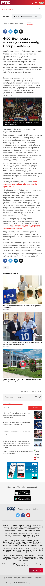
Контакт (9, 564)
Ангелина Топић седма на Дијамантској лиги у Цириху (16, 433)
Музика (36, 540)
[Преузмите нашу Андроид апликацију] (22, 498)
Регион (21, 525)
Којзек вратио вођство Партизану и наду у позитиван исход (18, 452)
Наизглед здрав (36, 545)
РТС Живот (17, 550)
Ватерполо (17, 535)
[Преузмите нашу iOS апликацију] (22, 492)
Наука (18, 544)
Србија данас (36, 525)
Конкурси (39, 564)
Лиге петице (36, 8)
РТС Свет (28, 549)
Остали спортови (16, 537)
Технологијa (7, 542)
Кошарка (22, 534)
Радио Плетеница (29, 557)
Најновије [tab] (7, 403)
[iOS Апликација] (22, 470)
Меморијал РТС (29, 537)
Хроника (6, 527)
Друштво (14, 527)
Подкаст (20, 530)
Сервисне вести (31, 528)
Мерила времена (35, 527)
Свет (28, 525)
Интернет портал (23, 565)
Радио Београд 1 (16, 555)
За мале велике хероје (21, 545)
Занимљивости (26, 540)
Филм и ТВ (10, 544)
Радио (5, 555)
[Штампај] (21, 31)
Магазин (9, 540)
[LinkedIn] (16, 31)
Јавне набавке (29, 564)
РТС (3, 564)
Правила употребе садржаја (31, 578)
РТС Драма (7, 550)
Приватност (7, 578)
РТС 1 (8, 549)
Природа (26, 544)
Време (21, 528)
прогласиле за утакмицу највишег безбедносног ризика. (21, 227)
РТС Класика (27, 550)
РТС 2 (14, 549)
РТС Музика (21, 552)
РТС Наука (37, 549)
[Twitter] (10, 31)
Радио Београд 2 (30, 555)
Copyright (16, 578)
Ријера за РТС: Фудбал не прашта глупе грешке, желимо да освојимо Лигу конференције (16, 415)
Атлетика (26, 535)
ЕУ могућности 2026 (32, 530)
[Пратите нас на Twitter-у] (18, 515)
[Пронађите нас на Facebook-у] (23, 515)
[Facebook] (5, 31)
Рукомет (8, 535)
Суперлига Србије (24, 8)
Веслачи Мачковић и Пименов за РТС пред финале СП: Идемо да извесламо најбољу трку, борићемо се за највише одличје (16, 444)
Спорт (7, 534)
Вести (5, 525)
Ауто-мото (35, 535)
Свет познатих (27, 542)
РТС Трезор (10, 552)
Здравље (38, 542)
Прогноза (9, 397)
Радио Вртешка (30, 559)
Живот (16, 540)
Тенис (30, 534)
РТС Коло (37, 550)
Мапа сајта (36, 570)
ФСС (6, 267)
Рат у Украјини (12, 528)
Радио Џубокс (18, 559)
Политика (13, 525)
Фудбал (14, 534)
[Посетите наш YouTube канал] (28, 515)
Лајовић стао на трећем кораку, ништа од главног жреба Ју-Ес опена (17, 423)
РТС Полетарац (33, 552)
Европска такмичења (9, 8)
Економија (23, 527)
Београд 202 (16, 557)
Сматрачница (10, 530)
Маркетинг (18, 564)
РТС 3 (21, 549)
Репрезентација (7, 9)
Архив (25, 560)
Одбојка (37, 534)
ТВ (4, 549)
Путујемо (17, 542)
